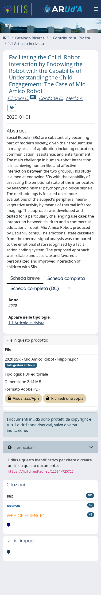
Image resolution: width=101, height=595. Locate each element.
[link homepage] (17, 9)
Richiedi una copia (66, 398)
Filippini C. (18, 98)
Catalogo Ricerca (30, 38)
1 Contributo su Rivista (70, 38)
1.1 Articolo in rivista (26, 43)
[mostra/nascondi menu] (96, 9)
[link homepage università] (62, 9)
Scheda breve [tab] (25, 278)
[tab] (69, 288)
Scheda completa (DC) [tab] (35, 288)
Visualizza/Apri (25, 398)
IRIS (6, 38)
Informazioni (23, 447)
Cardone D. (51, 98)
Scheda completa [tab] (66, 278)
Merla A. (74, 98)
